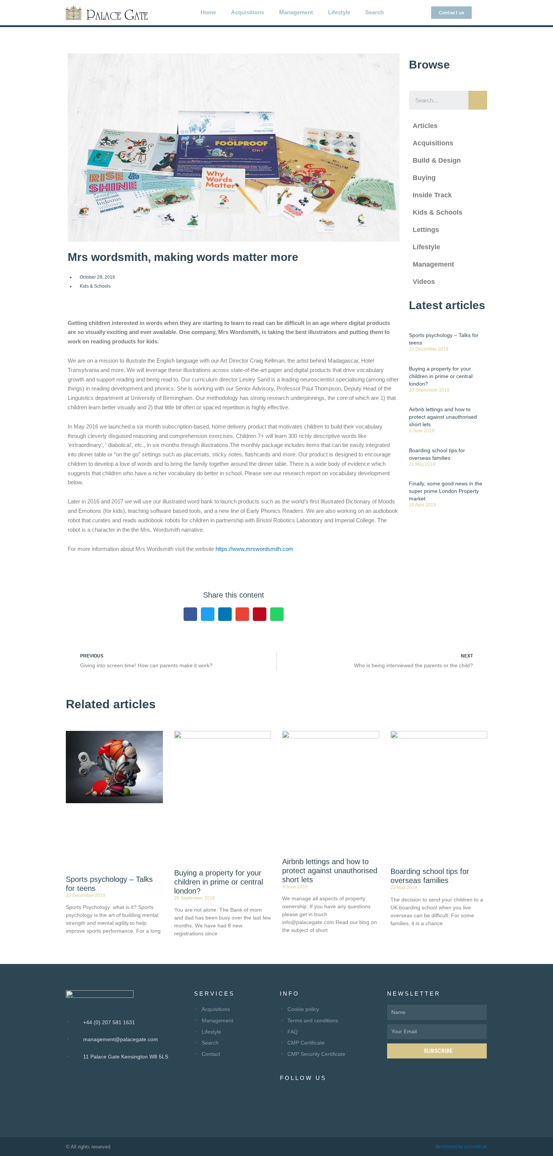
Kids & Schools (95, 286)
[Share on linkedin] (225, 614)
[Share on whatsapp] (277, 614)
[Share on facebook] (190, 614)
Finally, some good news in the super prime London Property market (445, 491)
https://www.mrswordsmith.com (254, 549)
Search (374, 12)
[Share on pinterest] (259, 614)
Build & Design (437, 160)
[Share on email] (242, 614)
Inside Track (432, 195)
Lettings (426, 229)
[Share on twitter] (207, 614)
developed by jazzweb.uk (461, 1146)
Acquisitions (247, 12)
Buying (424, 177)
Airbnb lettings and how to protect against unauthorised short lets (443, 416)
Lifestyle (339, 12)
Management (296, 12)
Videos (424, 281)
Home (208, 12)
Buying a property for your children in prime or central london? (440, 376)
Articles (425, 126)
